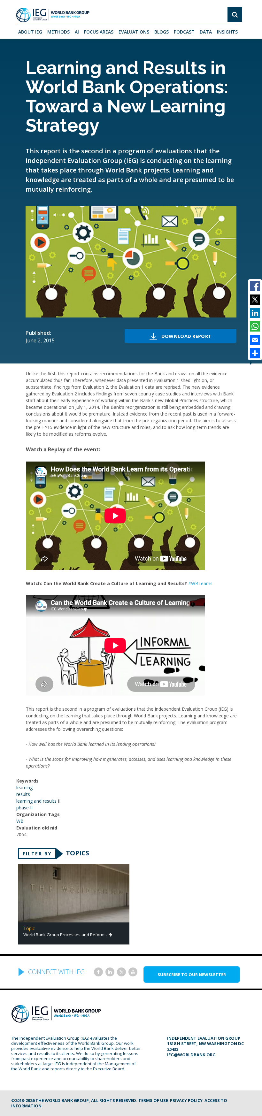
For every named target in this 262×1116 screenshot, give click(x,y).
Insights (227, 32)
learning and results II (38, 801)
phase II (24, 808)
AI (77, 32)
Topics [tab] (77, 853)
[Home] (52, 15)
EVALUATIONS (134, 32)
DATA (206, 32)
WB (20, 821)
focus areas (98, 32)
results (23, 794)
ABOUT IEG (30, 32)
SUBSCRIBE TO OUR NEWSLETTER (192, 974)
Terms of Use (153, 1100)
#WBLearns (200, 583)
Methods (58, 32)
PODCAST (184, 32)
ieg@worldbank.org (191, 1055)
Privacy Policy (186, 1100)
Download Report (186, 336)
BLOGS (161, 32)
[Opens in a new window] (98, 971)
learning (24, 787)
